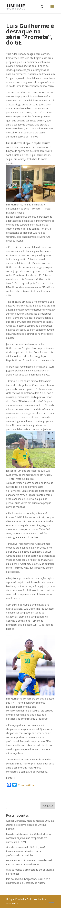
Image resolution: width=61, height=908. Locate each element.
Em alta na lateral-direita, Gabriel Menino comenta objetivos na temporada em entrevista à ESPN (28, 838)
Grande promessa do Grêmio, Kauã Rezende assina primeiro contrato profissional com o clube (25, 851)
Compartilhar (26, 785)
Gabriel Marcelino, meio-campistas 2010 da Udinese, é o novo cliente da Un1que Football (30, 824)
